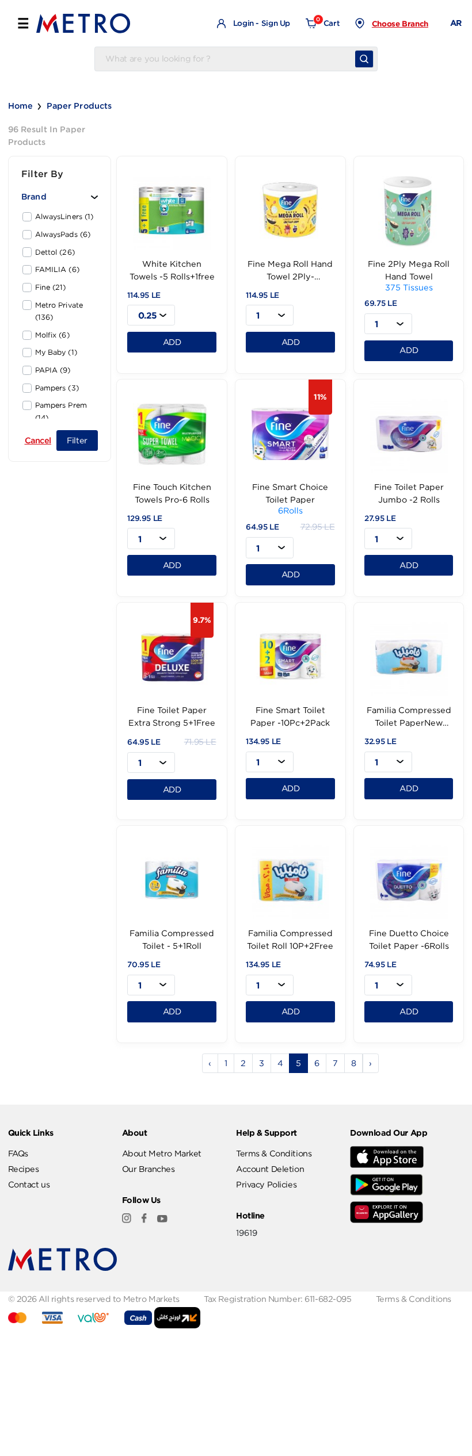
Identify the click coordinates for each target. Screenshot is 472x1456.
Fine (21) (50, 287)
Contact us (29, 1184)
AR (456, 23)
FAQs (18, 1153)
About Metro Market (161, 1153)
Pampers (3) (57, 388)
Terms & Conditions (273, 1153)
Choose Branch (400, 23)
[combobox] (151, 315)
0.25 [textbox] (147, 315)
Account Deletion (270, 1169)
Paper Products (79, 105)
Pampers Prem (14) (61, 411)
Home (20, 105)
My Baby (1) (56, 352)
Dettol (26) (55, 252)
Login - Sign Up (260, 23)
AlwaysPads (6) (63, 235)
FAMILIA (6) (57, 270)
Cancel (38, 440)
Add (172, 342)
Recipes (23, 1169)
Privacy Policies (266, 1184)
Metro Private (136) (59, 311)
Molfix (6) (52, 335)
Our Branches (148, 1169)
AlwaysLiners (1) (64, 217)
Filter (77, 440)
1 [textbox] (258, 315)
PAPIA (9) (53, 370)
